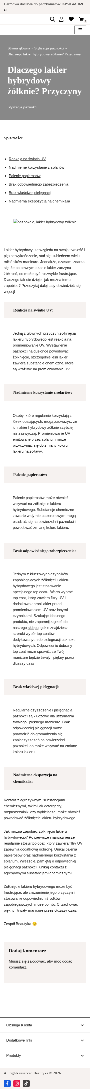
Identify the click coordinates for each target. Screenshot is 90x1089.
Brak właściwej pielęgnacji (30, 193)
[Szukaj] (52, 19)
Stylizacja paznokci (49, 48)
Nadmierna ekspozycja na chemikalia (39, 201)
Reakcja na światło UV (27, 159)
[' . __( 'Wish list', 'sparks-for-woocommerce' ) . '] (71, 19)
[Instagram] (16, 1083)
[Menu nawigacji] (80, 30)
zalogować (36, 961)
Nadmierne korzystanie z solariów (36, 167)
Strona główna (19, 48)
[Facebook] (7, 1083)
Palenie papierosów (24, 176)
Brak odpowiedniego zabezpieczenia (38, 184)
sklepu (33, 627)
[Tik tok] (26, 1083)
